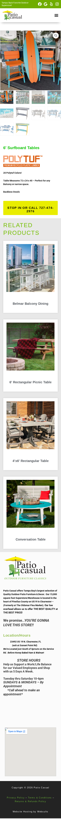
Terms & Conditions (40, 797)
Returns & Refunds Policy (30, 801)
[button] (56, 15)
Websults (42, 811)
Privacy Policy (16, 797)
